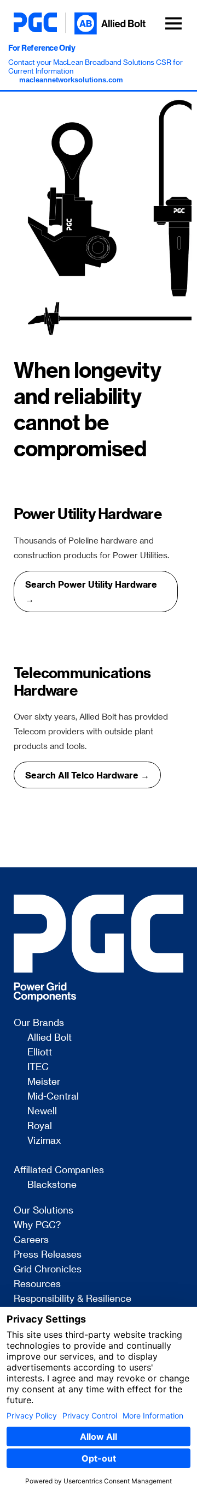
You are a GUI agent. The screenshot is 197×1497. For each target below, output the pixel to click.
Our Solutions (43, 1210)
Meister (43, 1081)
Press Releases (48, 1254)
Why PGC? (37, 1225)
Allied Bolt (49, 1037)
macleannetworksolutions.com (71, 80)
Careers (31, 1240)
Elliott (39, 1052)
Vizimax (44, 1140)
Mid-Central (53, 1096)
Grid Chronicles (48, 1269)
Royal (39, 1126)
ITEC (38, 1067)
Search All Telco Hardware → (87, 775)
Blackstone (52, 1185)
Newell (42, 1111)
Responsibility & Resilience (72, 1298)
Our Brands (39, 1023)
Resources (37, 1284)
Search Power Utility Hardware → (91, 591)
